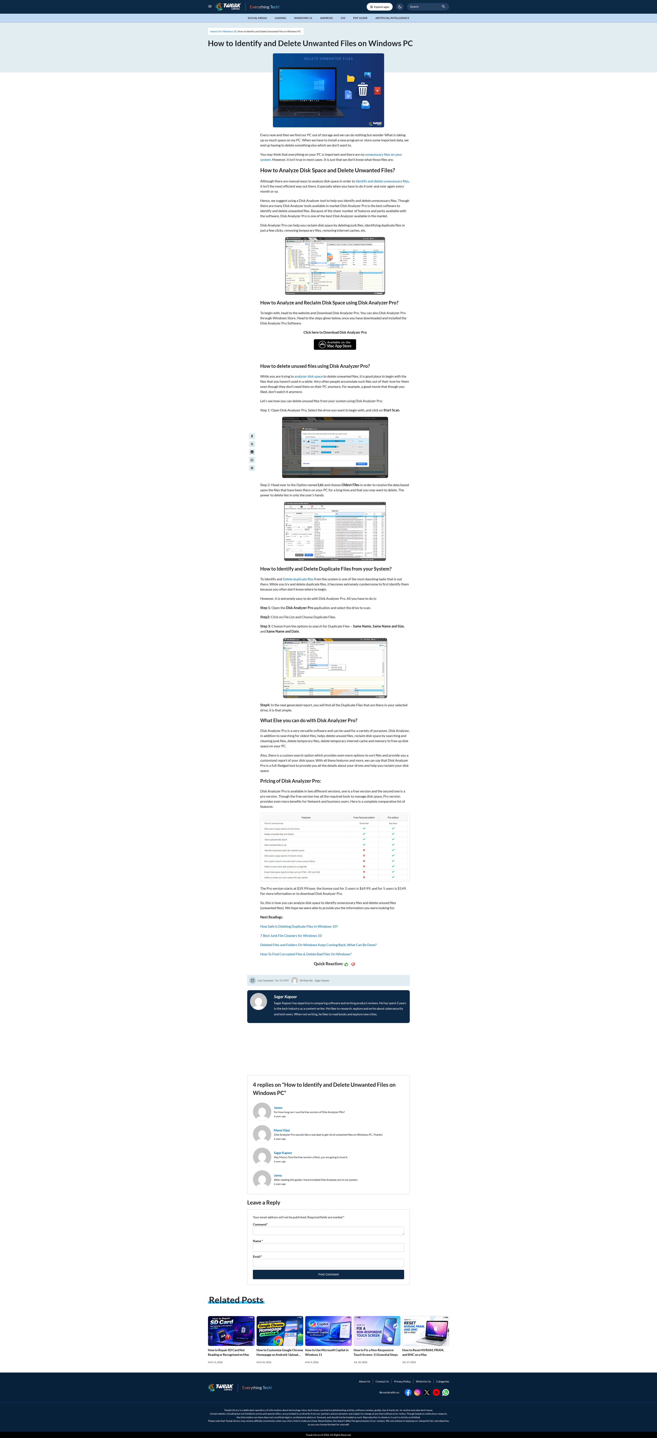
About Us (364, 1381)
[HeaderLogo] (230, 7)
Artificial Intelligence (392, 17)
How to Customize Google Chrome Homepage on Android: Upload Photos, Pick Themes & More (279, 1354)
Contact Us (382, 1381)
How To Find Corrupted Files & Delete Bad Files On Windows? (305, 954)
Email (257, 1256)
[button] (400, 7)
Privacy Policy (402, 1381)
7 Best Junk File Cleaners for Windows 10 (291, 935)
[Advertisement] (328, 1051)
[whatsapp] (445, 1392)
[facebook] (252, 436)
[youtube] (436, 1392)
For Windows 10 (227, 31)
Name (258, 1241)
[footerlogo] (223, 1388)
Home (213, 31)
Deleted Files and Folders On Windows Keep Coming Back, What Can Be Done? (318, 945)
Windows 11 (303, 17)
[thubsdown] (353, 964)
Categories (442, 1381)
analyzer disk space (308, 376)
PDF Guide (360, 17)
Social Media (257, 17)
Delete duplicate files (298, 579)
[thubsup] (346, 964)
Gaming (280, 17)
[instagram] (417, 1392)
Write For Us (423, 1381)
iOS (343, 17)
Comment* (260, 1224)
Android (326, 17)
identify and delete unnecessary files (382, 181)
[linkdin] (252, 452)
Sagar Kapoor (322, 980)
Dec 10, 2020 (282, 980)
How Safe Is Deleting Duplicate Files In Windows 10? (299, 926)
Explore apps (381, 6)
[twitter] (252, 444)
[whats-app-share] (252, 460)
